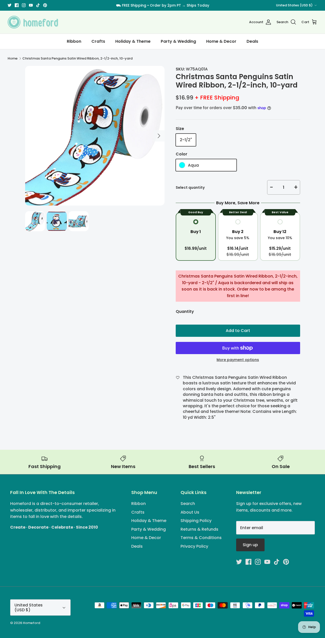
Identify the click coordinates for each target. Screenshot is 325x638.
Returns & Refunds (199, 529)
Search (188, 503)
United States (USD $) (294, 5)
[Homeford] (33, 22)
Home (13, 58)
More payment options (238, 360)
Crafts (98, 41)
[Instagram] (24, 5)
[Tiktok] (38, 5)
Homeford (31, 622)
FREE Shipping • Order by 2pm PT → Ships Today (165, 5)
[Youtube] (31, 5)
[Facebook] (17, 5)
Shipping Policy (196, 521)
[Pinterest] (45, 5)
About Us (190, 512)
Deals (252, 41)
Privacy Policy (194, 546)
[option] (95, 136)
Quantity (185, 311)
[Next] (159, 135)
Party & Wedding (178, 41)
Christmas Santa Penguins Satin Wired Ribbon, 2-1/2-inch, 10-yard (77, 58)
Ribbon (74, 41)
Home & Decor (221, 41)
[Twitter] (9, 5)
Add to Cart (238, 331)
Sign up (250, 545)
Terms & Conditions (201, 538)
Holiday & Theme (133, 41)
